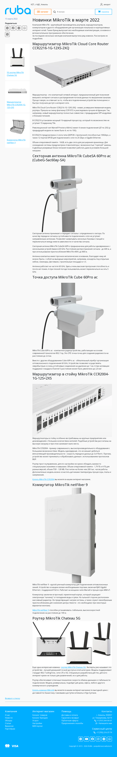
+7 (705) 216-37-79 (104, 732)
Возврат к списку (12, 698)
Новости (9, 718)
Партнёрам (10, 729)
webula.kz (108, 746)
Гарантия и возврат (70, 718)
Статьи (8, 723)
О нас (7, 715)
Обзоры (8, 720)
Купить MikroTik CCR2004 (43, 479)
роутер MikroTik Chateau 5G (73, 667)
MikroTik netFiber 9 (40, 610)
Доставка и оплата (69, 715)
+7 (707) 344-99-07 (104, 721)
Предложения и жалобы (72, 723)
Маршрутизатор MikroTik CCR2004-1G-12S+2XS (16, 105)
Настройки (37, 723)
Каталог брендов (40, 718)
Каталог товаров (39, 715)
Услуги (35, 720)
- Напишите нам (104, 723)
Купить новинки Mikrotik (43, 690)
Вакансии (9, 726)
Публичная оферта (69, 720)
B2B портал (37, 726)
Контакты (107, 711)
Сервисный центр (102, 728)
